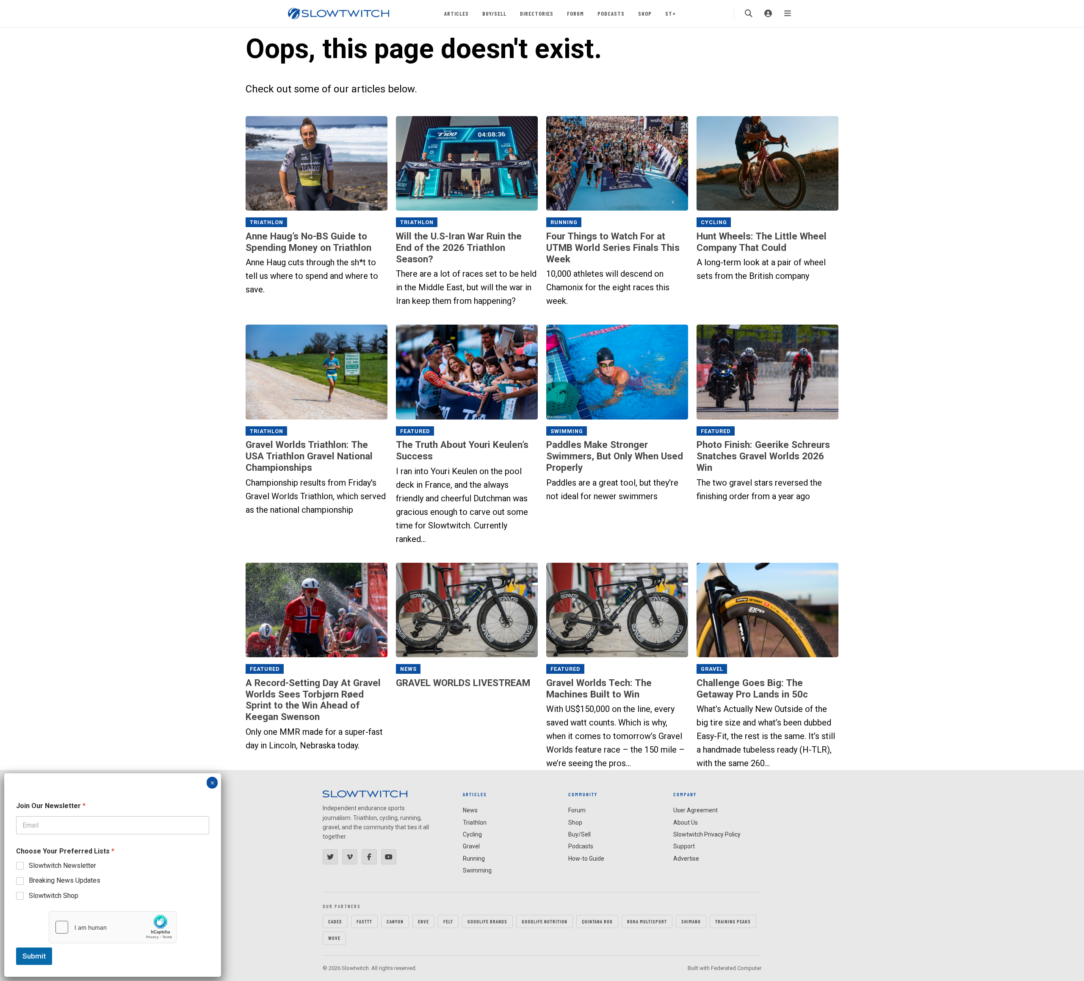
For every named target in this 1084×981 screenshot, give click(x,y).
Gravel (712, 669)
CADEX (335, 921)
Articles (456, 13)
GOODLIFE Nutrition (544, 921)
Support (684, 846)
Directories (536, 13)
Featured (415, 431)
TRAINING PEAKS (733, 921)
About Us (685, 822)
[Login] (768, 13)
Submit (34, 956)
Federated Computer (736, 968)
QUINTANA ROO (597, 921)
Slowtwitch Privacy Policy (707, 834)
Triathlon (266, 222)
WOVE (334, 938)
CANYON (395, 921)
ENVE (423, 921)
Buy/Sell (494, 13)
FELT (448, 921)
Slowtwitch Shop (53, 896)
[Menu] (787, 13)
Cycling (714, 222)
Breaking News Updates (64, 880)
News (408, 669)
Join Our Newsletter (51, 806)
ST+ (670, 13)
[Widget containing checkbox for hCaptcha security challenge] (113, 927)
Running (564, 222)
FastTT (364, 921)
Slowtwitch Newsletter (62, 866)
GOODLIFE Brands (487, 921)
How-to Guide (586, 858)
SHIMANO (691, 921)
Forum (575, 13)
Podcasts (611, 13)
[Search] (748, 13)
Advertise (686, 858)
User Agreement (695, 810)
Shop (645, 13)
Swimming (566, 431)
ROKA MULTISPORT (647, 921)
